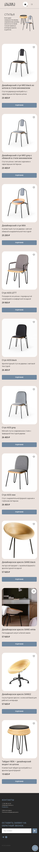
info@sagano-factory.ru (7, 805)
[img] (31, 4)
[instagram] (6, 837)
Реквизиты (5, 807)
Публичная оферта (7, 810)
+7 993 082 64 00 (6, 803)
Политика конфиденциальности (10, 812)
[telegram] (3, 837)
